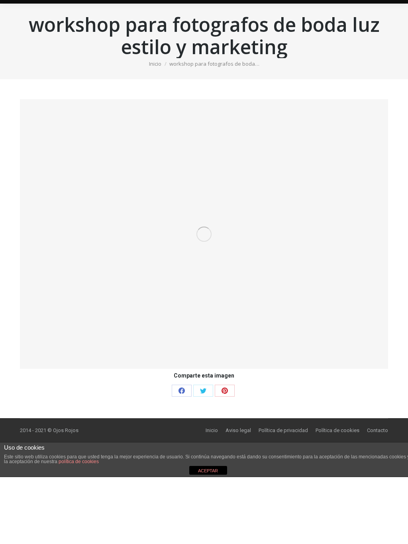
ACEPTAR (208, 470)
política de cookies (79, 461)
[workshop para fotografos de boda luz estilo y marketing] (204, 234)
